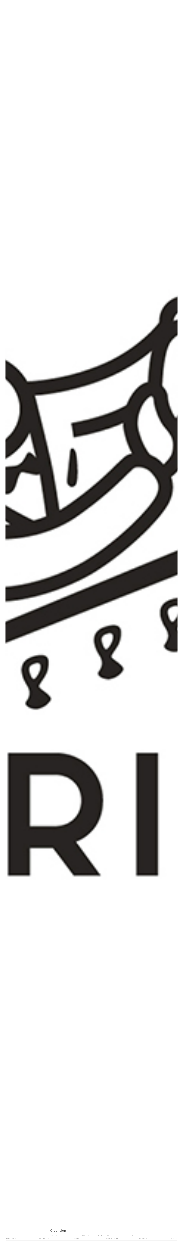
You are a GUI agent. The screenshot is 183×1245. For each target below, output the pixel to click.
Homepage (11, 1239)
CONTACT (172, 1239)
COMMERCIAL (77, 1239)
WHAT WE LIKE (112, 1239)
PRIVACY (143, 1239)
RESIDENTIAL (44, 1239)
